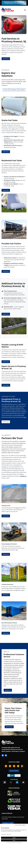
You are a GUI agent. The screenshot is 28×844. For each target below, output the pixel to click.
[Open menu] (24, 10)
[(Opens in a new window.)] (14, 775)
